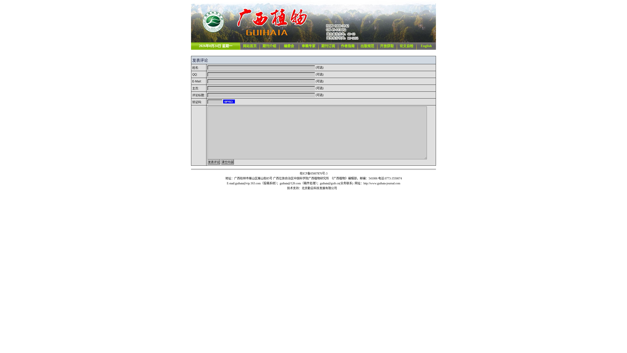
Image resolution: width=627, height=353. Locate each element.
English (426, 46)
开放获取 (387, 46)
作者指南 (348, 46)
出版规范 (367, 46)
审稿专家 (308, 46)
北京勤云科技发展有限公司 (319, 188)
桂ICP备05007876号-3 (313, 173)
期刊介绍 (269, 46)
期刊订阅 (328, 46)
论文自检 (406, 46)
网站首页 (250, 46)
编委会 (289, 46)
